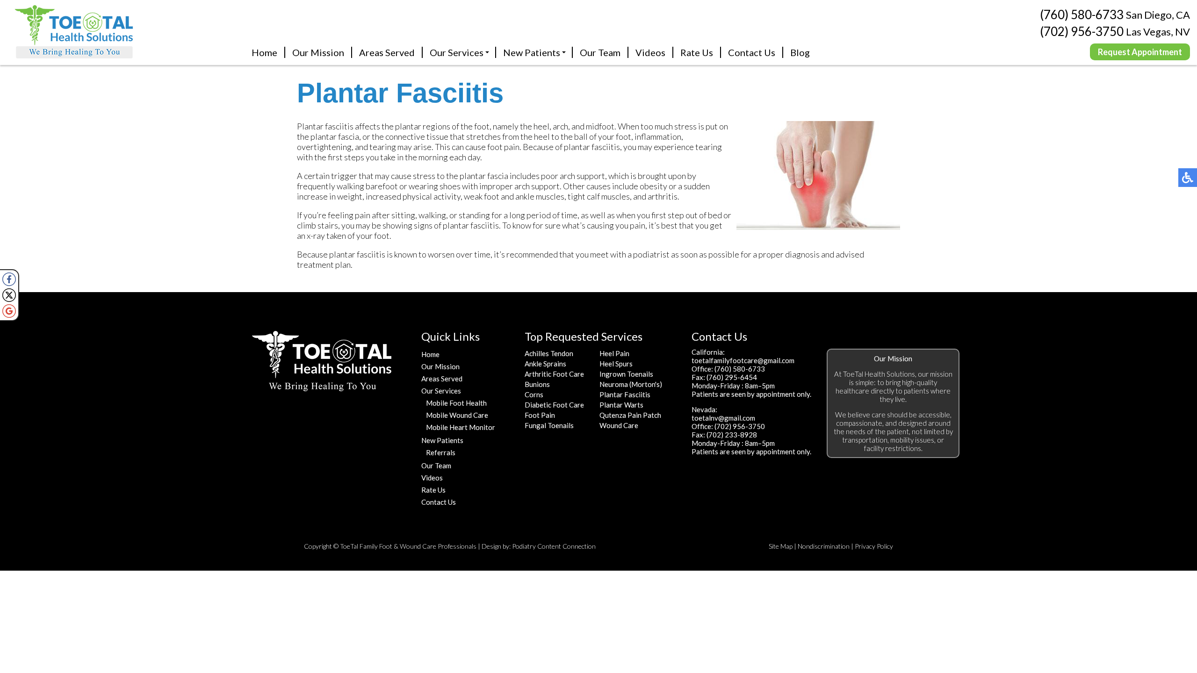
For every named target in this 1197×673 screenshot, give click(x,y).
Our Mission (318, 52)
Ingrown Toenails (626, 374)
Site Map (781, 546)
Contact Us (751, 52)
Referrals (440, 452)
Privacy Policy (874, 546)
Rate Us (696, 52)
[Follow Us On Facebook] (9, 279)
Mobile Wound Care (457, 415)
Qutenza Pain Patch (630, 415)
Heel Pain (614, 353)
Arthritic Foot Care (554, 374)
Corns (534, 394)
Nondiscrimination (824, 546)
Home (264, 52)
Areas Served (387, 52)
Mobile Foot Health (456, 403)
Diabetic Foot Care (554, 405)
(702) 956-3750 (1082, 31)
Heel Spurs (616, 363)
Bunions (537, 384)
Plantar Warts (621, 405)
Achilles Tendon (549, 353)
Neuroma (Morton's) (630, 384)
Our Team (600, 52)
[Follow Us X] (9, 295)
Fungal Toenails (549, 425)
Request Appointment (1140, 52)
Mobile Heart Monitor (460, 427)
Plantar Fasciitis (624, 394)
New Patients (531, 52)
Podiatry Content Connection (554, 546)
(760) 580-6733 (1082, 14)
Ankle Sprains (545, 363)
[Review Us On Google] (9, 311)
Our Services (456, 52)
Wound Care (618, 425)
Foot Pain (540, 415)
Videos (650, 52)
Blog (800, 52)
